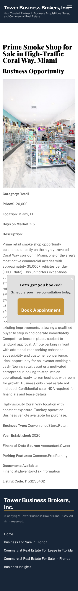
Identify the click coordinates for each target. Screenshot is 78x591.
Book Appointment (40, 310)
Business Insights (17, 567)
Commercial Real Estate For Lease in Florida (38, 550)
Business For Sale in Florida (25, 542)
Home (8, 534)
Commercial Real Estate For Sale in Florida (37, 558)
